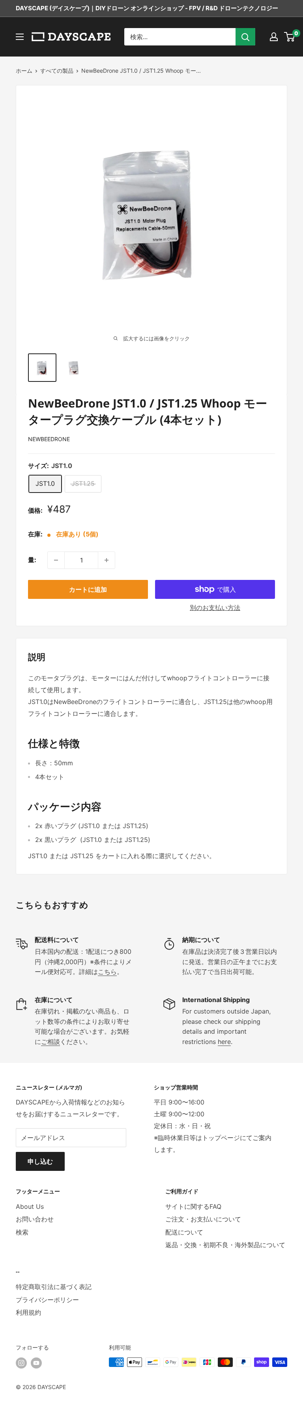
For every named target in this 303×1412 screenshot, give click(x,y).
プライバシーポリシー (47, 1300)
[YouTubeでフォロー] (36, 1363)
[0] (290, 37)
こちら (107, 972)
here (224, 1042)
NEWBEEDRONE (49, 439)
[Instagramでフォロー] (21, 1363)
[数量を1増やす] (106, 560)
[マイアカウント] (274, 36)
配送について (184, 1232)
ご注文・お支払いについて (203, 1219)
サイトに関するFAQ (193, 1206)
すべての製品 (56, 70)
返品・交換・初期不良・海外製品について (225, 1245)
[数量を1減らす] (56, 560)
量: (32, 560)
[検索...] (245, 36)
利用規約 (28, 1312)
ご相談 (50, 1042)
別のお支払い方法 (215, 608)
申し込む (40, 1161)
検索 (22, 1232)
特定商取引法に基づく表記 (54, 1287)
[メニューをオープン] (20, 37)
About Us (30, 1206)
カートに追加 (88, 589)
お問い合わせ (35, 1219)
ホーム (24, 70)
